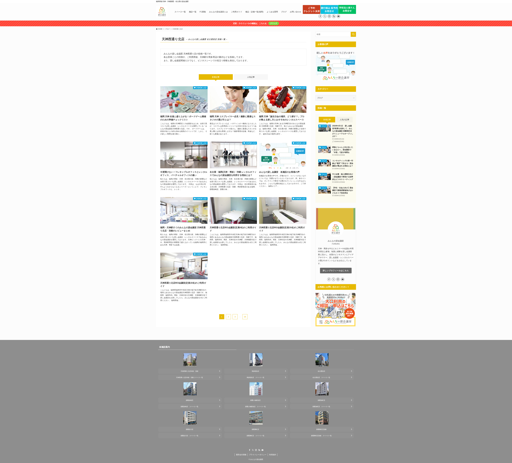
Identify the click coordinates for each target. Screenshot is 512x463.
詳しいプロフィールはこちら (336, 270)
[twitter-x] (325, 16)
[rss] (334, 16)
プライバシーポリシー (257, 455)
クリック (273, 23)
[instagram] (329, 16)
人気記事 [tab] (251, 77)
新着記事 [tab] (215, 77)
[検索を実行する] (353, 34)
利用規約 (272, 455)
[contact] (338, 16)
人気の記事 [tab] (344, 120)
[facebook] (320, 16)
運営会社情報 (241, 455)
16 (245, 317)
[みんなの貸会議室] (162, 11)
